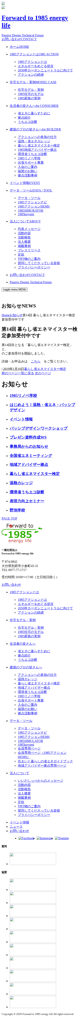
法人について (25, 221)
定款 (21, 254)
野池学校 (17, 510)
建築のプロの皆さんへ (35, 129)
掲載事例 (24, 246)
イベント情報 (25, 183)
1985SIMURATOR (30, 210)
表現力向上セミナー (27, 501)
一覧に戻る (26, 373)
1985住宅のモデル (31, 94)
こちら (36, 361)
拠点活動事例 (27, 175)
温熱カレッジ (21, 483)
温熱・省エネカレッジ (34, 141)
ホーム (19, 46)
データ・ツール (31, 190)
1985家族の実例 (29, 98)
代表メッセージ (29, 229)
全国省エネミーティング (31, 455)
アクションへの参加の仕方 (37, 137)
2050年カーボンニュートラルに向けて (45, 70)
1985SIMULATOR (30, 741)
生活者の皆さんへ (34, 105)
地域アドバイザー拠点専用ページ (42, 765)
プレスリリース (29, 250)
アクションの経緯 (31, 74)
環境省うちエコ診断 (32, 154)
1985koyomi (26, 214)
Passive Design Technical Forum (23, 35)
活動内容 (24, 233)
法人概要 (24, 241)
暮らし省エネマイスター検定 (39, 145)
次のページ (43, 373)
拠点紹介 (24, 117)
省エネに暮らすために (34, 113)
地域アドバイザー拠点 (29, 464)
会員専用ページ (29, 748)
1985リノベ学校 (29, 158)
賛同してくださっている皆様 (39, 263)
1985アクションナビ (32, 202)
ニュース (16, 826)
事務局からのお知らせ (29, 446)
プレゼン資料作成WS (28, 437)
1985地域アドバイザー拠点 (37, 149)
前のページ (10, 373)
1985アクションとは (34, 54)
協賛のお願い (27, 171)
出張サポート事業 (31, 162)
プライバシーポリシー (34, 267)
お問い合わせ (19, 39)
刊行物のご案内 (29, 258)
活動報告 (24, 237)
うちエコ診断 (27, 122)
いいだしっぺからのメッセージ (40, 780)
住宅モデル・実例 (33, 82)
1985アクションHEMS (34, 206)
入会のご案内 (27, 167)
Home (6, 315)
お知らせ (16, 315)
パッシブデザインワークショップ (38, 428)
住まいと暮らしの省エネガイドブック (45, 761)
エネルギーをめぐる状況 (35, 66)
